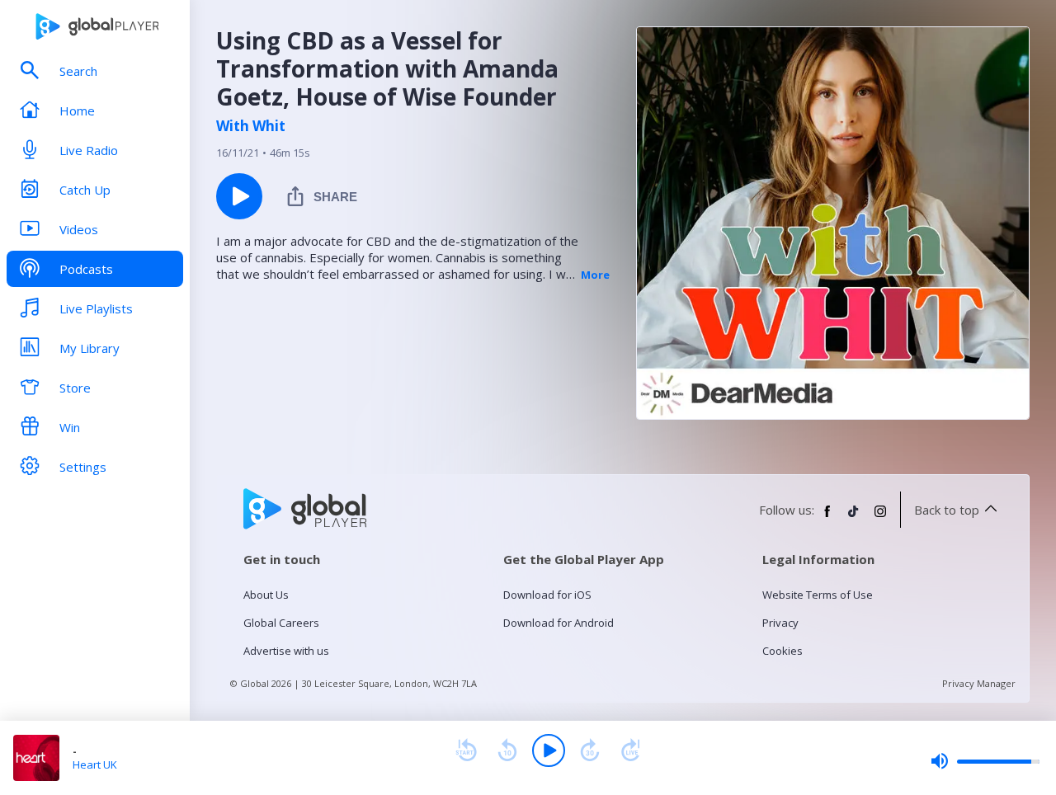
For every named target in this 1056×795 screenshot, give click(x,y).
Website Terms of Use (817, 594)
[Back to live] (631, 750)
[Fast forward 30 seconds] (589, 750)
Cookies (782, 650)
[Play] (548, 750)
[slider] (985, 761)
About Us (266, 594)
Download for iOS (547, 594)
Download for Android (558, 622)
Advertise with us (286, 650)
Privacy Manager (979, 683)
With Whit (250, 126)
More (595, 274)
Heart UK (95, 764)
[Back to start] (466, 750)
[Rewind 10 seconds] (507, 750)
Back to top (946, 509)
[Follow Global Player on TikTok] (853, 517)
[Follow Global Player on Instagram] (880, 517)
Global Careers (281, 622)
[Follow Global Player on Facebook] (827, 517)
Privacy (780, 622)
